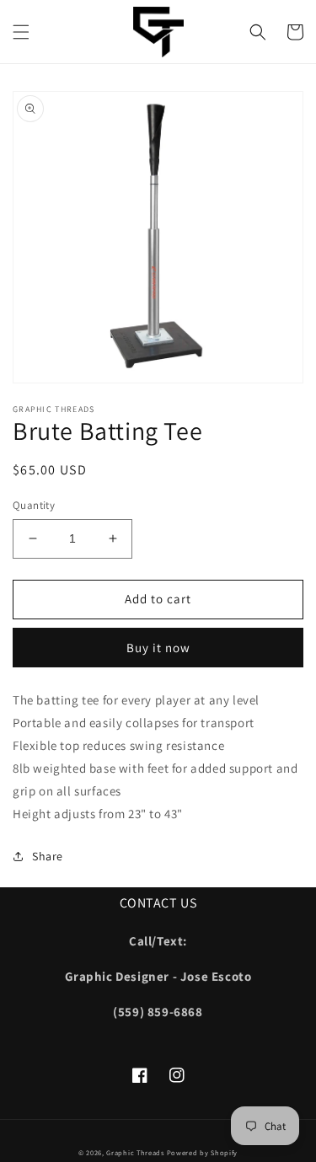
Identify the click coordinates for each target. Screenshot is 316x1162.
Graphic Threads (136, 1152)
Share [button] (47, 856)
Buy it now (158, 648)
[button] (21, 32)
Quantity (34, 505)
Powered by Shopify (202, 1152)
